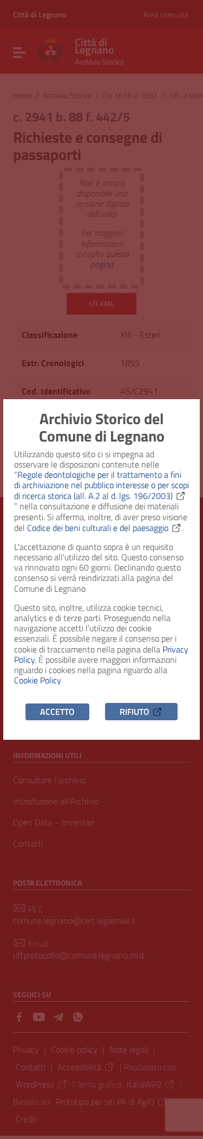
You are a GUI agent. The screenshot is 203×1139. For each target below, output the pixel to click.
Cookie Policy (37, 680)
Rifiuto (134, 711)
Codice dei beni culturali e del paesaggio (97, 527)
